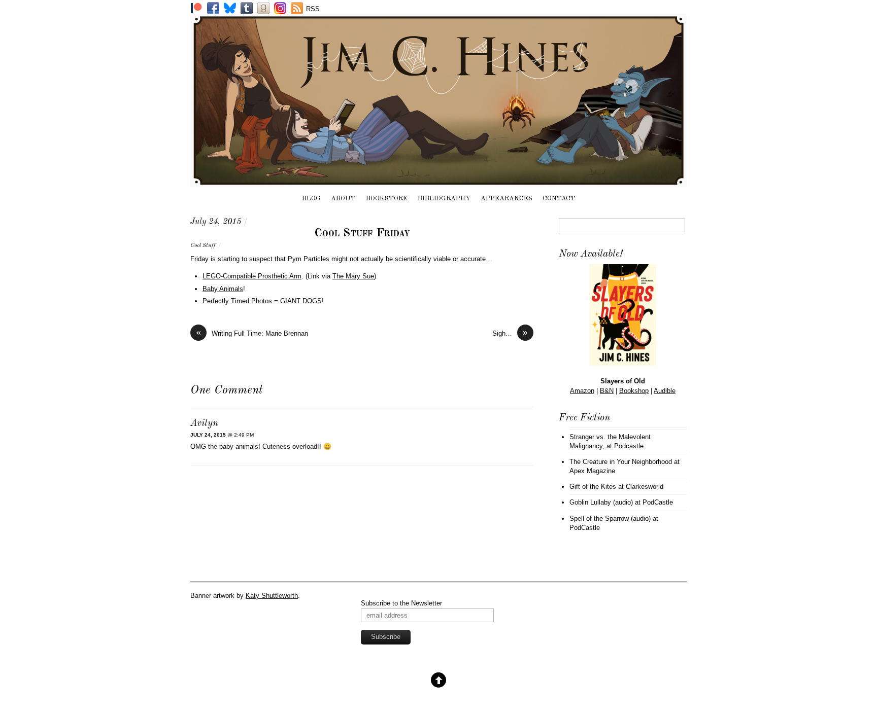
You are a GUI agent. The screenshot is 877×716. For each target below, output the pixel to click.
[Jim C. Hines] (438, 182)
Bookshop (634, 391)
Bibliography (444, 198)
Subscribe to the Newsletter (401, 603)
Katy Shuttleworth (272, 595)
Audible (665, 391)
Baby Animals (223, 289)
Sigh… (510, 333)
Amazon (582, 391)
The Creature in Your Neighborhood (620, 462)
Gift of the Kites (592, 486)
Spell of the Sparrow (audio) (610, 518)
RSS (313, 9)
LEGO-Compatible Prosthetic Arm (252, 276)
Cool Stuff (203, 245)
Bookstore (387, 198)
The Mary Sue (353, 276)
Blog (311, 198)
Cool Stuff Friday (362, 233)
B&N (607, 391)
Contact (559, 198)
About (343, 198)
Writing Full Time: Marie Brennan (252, 333)
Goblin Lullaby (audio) (601, 502)
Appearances (506, 198)
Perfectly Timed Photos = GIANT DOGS (262, 301)
